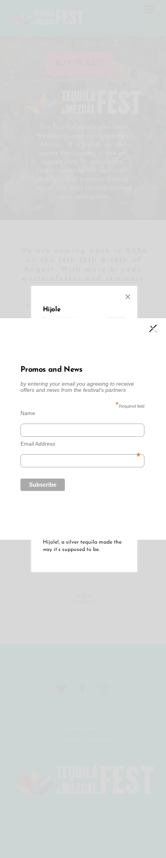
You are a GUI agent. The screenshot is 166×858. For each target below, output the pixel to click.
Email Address (80, 444)
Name (27, 413)
